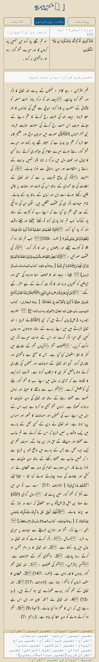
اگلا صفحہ (17, 21)
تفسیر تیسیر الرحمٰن (72, 635)
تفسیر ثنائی (80, 650)
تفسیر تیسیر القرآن (31, 630)
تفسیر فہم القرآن (57, 640)
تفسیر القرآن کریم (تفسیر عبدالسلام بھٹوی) (50, 652)
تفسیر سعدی (29, 645)
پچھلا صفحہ (82, 21)
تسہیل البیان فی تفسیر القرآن (62, 659)
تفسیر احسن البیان (74, 630)
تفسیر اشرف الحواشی (44, 650)
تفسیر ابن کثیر (59, 645)
